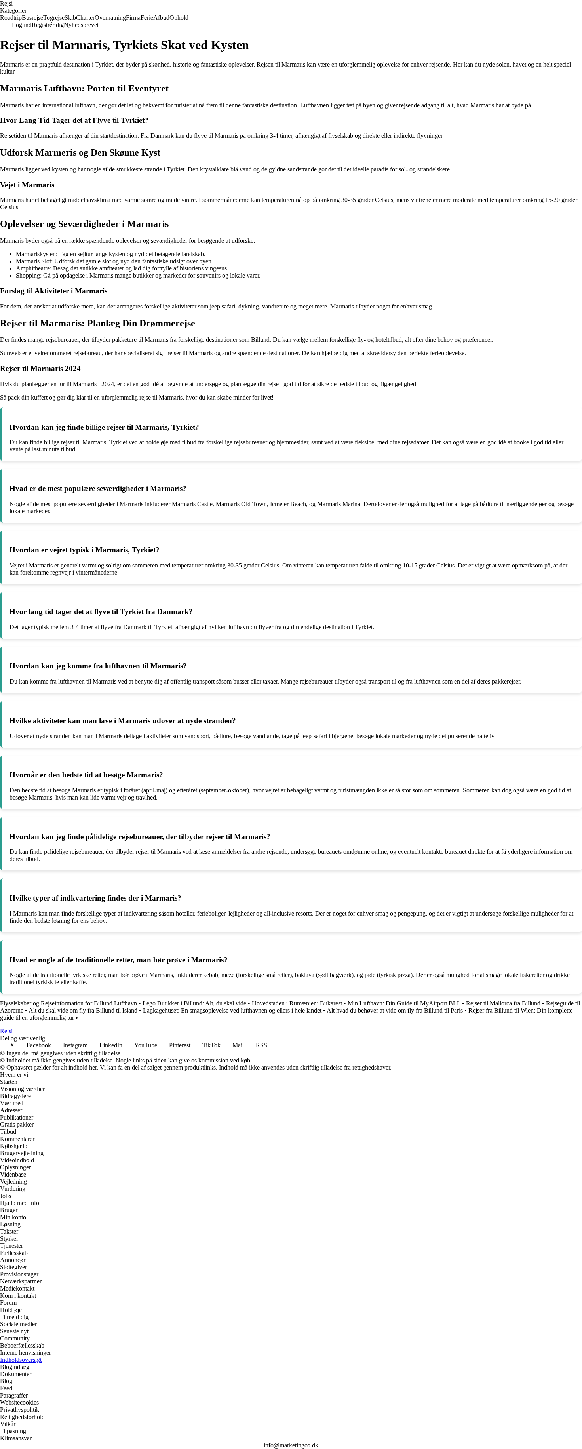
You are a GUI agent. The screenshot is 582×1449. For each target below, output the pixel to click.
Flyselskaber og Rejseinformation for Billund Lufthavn (68, 1003)
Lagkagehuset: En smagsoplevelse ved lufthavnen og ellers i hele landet (232, 1010)
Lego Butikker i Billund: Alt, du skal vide (194, 1003)
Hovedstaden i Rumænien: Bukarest (297, 1003)
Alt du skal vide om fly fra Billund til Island (83, 1010)
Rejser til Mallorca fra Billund (503, 1003)
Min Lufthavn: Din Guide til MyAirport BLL (404, 1003)
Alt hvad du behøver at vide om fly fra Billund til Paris (395, 1010)
